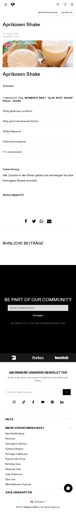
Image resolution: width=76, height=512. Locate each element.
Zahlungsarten (18, 492)
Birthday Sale (13, 464)
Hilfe (9, 419)
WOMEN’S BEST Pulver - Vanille (38, 99)
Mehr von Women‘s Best (24, 428)
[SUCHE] (58, 4)
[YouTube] (42, 402)
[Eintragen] (67, 392)
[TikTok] (23, 402)
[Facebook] (33, 402)
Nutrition (67, 12)
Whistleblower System (18, 484)
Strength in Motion (16, 443)
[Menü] (5, 4)
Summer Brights (14, 449)
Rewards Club (13, 469)
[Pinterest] (52, 402)
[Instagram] (14, 402)
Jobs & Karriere (13, 474)
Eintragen (38, 315)
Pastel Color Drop (15, 459)
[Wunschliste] (65, 4)
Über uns (10, 479)
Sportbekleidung (47, 12)
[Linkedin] (61, 402)
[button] (27, 222)
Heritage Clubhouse (16, 454)
